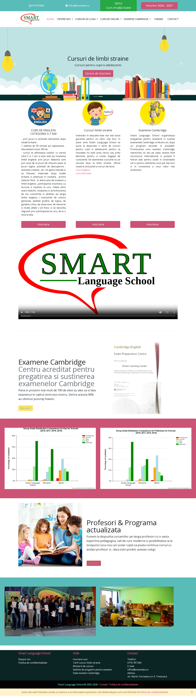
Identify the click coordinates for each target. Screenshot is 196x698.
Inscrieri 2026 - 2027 (159, 5)
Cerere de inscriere (98, 73)
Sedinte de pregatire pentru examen (92, 669)
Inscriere (44, 224)
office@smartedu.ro (79, 5)
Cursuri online (110, 19)
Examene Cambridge (136, 19)
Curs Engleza (83, 169)
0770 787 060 (134, 662)
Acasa (50, 19)
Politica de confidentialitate (32, 662)
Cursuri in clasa (85, 19)
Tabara (158, 19)
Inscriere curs (80, 659)
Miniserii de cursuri (83, 666)
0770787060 (37, 5)
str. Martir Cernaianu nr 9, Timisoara (147, 676)
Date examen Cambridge (86, 673)
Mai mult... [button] (25, 408)
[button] (14, 63)
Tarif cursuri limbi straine (86, 662)
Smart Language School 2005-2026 (78, 684)
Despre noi (64, 19)
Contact (173, 19)
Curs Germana (83, 173)
